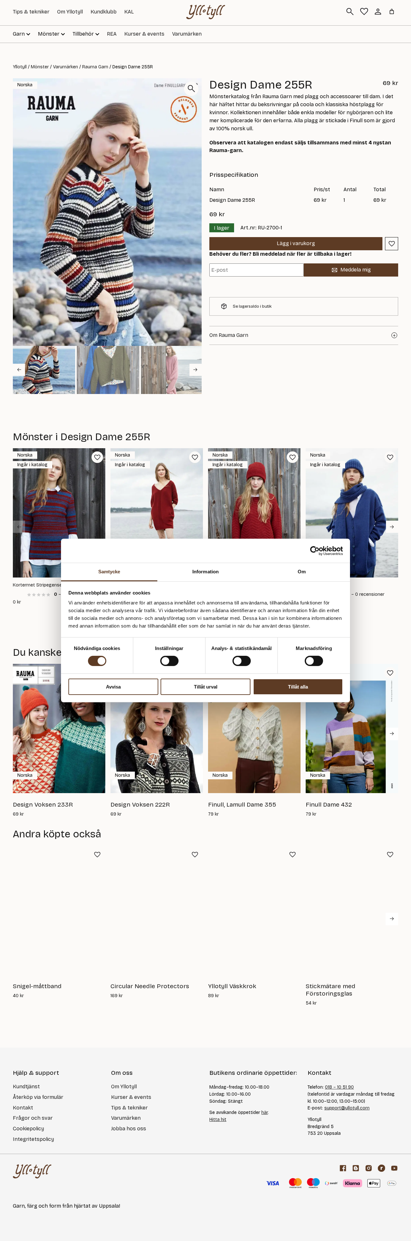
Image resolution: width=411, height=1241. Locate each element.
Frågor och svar (33, 1118)
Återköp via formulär (38, 1097)
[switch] (169, 661)
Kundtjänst (26, 1086)
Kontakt (23, 1108)
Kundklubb (104, 12)
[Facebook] (343, 1168)
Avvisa (113, 686)
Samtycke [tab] (109, 571)
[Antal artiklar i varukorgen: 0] (391, 11)
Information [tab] (205, 571)
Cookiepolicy (28, 1128)
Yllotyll (20, 67)
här (264, 1112)
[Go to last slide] (19, 370)
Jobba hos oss (128, 1128)
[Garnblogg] (356, 1168)
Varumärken (187, 34)
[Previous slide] (19, 527)
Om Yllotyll (70, 12)
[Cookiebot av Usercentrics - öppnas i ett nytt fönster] (315, 550)
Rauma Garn (95, 67)
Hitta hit (217, 1119)
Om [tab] (302, 571)
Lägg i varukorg (296, 243)
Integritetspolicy (33, 1139)
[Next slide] (195, 370)
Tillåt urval (205, 686)
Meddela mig (355, 270)
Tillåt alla (298, 686)
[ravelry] (381, 1168)
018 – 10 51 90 (339, 1087)
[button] (44, 370)
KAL (129, 12)
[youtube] (394, 1168)
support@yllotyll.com (347, 1108)
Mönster (40, 67)
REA (112, 34)
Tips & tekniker (31, 12)
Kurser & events (144, 34)
